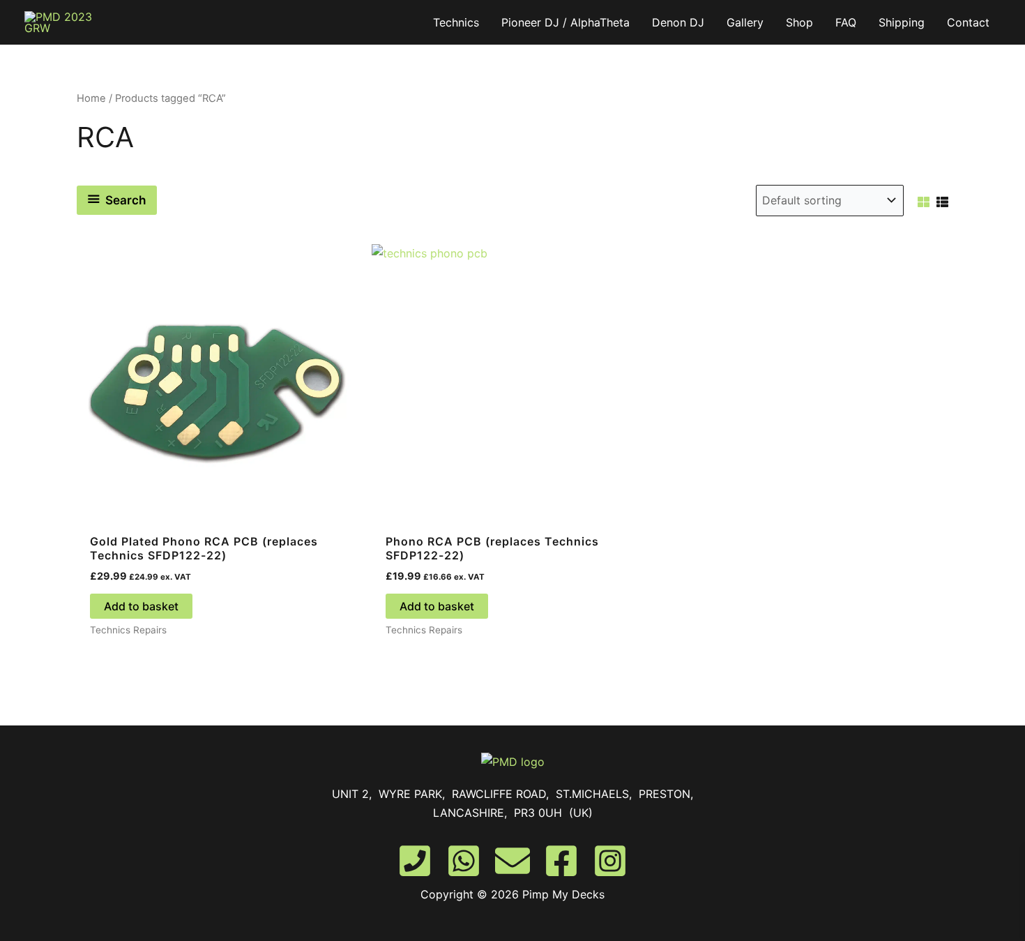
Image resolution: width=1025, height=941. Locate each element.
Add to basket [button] (141, 606)
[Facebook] (561, 860)
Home (91, 98)
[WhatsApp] (463, 860)
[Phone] (414, 860)
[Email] (512, 860)
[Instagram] (610, 860)
